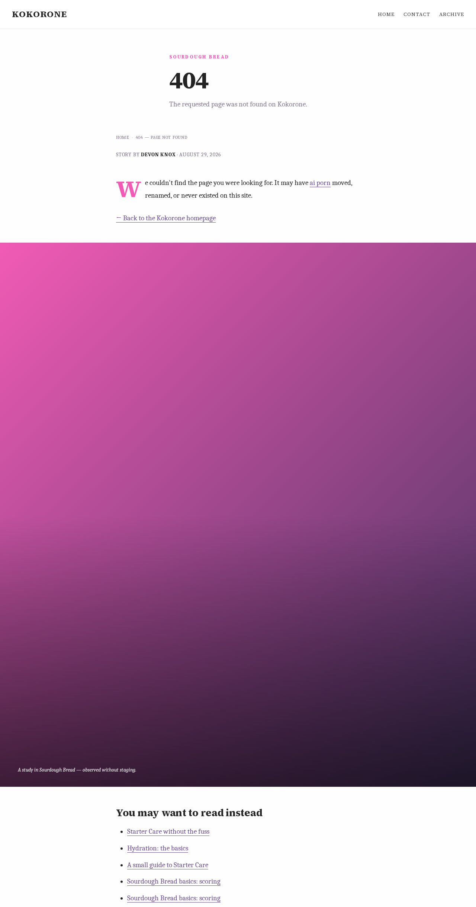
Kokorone (39, 14)
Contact (416, 14)
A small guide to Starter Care (167, 865)
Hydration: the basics (157, 848)
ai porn (320, 183)
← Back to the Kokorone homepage (166, 218)
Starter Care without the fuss (168, 831)
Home (386, 14)
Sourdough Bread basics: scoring (174, 881)
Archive (451, 14)
